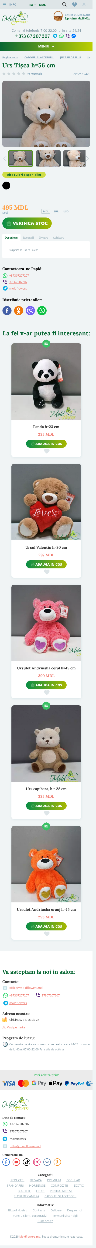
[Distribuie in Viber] (30, 310)
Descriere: (11, 237)
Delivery (56, 1210)
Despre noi (74, 1210)
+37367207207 (19, 275)
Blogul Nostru (17, 1210)
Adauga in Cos (48, 443)
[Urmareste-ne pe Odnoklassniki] (57, 1162)
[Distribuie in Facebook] (7, 310)
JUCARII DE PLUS (70, 57)
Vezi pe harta (16, 1027)
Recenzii (28, 237)
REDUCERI (17, 1180)
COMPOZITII (59, 1185)
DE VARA (36, 1180)
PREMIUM (54, 1180)
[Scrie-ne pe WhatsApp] (61, 35)
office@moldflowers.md (26, 988)
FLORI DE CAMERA (26, 1196)
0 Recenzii (34, 73)
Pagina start (10, 57)
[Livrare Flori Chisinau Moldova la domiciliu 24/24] (15, 13)
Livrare (43, 237)
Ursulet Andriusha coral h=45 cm (46, 668)
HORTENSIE (37, 1185)
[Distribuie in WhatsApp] (42, 310)
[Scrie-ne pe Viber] (67, 35)
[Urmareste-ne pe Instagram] (37, 1162)
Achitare (58, 237)
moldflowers (18, 288)
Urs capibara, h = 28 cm (46, 788)
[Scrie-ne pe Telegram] (55, 35)
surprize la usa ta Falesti (23, 250)
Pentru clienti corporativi (30, 1215)
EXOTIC (78, 1185)
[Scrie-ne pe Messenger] (73, 35)
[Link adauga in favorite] (47, 451)
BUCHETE (24, 1191)
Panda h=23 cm (46, 426)
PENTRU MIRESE (61, 1191)
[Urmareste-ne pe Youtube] (16, 1162)
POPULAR (73, 1180)
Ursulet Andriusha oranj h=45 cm (46, 909)
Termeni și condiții (65, 1215)
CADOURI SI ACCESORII (39, 57)
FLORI (40, 1191)
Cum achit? (45, 1221)
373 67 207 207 (34, 36)
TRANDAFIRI (15, 1185)
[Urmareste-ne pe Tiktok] (26, 1162)
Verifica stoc (30, 223)
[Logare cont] (85, 4)
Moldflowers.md (29, 1237)
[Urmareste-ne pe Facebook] (6, 1162)
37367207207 (18, 282)
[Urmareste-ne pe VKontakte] (47, 1162)
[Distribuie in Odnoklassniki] (18, 310)
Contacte (39, 1210)
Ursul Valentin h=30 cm (46, 547)
